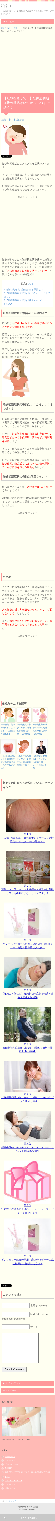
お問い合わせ (10, 1457)
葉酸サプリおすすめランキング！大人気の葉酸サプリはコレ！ (29, 1472)
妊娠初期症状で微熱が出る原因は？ (23, 289)
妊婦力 (6, 6)
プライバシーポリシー (13, 1464)
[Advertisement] (27, 62)
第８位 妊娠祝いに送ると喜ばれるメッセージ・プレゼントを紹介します (27, 1209)
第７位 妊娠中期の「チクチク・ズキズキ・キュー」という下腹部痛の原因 (27, 1147)
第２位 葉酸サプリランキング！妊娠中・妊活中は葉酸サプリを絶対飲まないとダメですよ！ (27, 889)
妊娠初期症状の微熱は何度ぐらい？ (23, 300)
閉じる (30, 283)
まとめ (8, 303)
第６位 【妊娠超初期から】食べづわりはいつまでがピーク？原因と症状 (27, 1097)
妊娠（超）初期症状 (12, 119)
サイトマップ (10, 1461)
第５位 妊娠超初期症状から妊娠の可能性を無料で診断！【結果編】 (28, 1048)
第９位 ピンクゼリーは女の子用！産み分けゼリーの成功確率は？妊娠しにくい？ (27, 1260)
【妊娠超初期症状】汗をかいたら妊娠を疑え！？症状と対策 (40, 762)
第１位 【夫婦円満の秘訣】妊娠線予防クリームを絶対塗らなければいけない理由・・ (27, 838)
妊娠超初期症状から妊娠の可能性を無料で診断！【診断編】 (24, 729)
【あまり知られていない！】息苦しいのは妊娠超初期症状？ (24, 760)
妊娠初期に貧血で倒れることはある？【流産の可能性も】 (8, 729)
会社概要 (8, 1468)
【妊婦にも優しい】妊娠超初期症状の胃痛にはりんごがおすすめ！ (8, 762)
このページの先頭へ (29, 1518)
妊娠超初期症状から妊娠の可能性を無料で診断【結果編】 (40, 729)
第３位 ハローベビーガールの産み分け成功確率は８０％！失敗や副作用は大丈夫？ (28, 944)
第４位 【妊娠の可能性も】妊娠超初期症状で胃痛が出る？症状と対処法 (27, 994)
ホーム (7, 1477)
